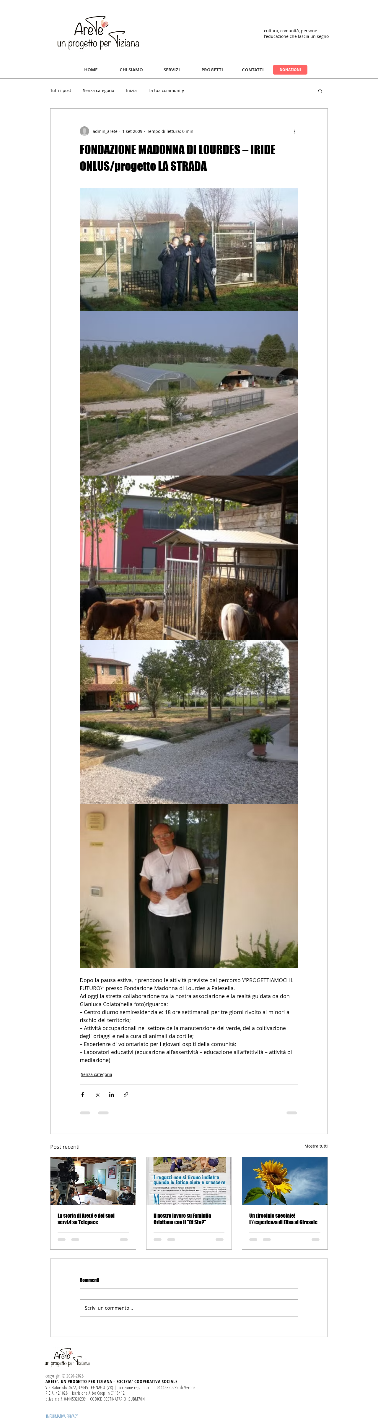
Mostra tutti (316, 1146)
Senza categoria (98, 90)
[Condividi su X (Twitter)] (97, 1094)
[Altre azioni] (294, 131)
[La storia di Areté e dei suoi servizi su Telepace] (93, 1181)
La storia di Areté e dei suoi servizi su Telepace (86, 1218)
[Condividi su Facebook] (82, 1094)
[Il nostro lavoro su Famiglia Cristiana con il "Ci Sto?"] (189, 1181)
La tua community (166, 90)
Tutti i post (60, 90)
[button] (131, 70)
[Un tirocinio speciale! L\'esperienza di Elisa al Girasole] (285, 1181)
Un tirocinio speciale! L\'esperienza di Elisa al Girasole (283, 1218)
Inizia (131, 90)
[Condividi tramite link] (126, 1094)
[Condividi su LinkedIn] (111, 1094)
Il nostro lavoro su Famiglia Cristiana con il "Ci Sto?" (182, 1218)
